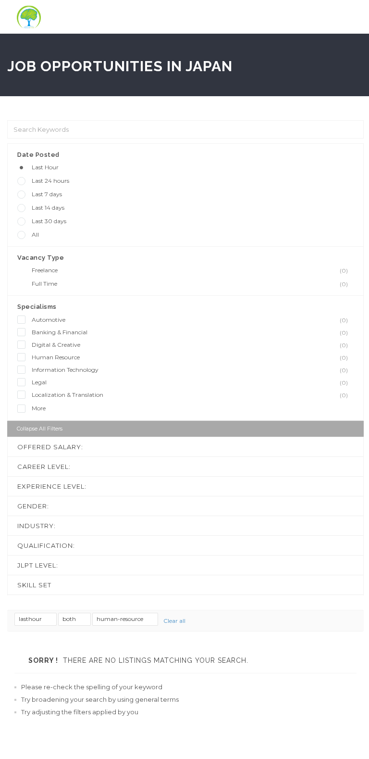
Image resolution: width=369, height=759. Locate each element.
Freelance (190, 270)
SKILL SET (34, 585)
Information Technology (190, 370)
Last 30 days (49, 221)
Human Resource (190, 357)
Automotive (190, 320)
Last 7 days (47, 194)
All (35, 234)
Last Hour (45, 167)
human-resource (121, 618)
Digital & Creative (190, 345)
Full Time (190, 284)
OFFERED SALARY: (50, 447)
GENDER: (33, 506)
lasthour (31, 618)
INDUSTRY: (36, 526)
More (39, 408)
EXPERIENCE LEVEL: (51, 486)
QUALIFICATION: (46, 545)
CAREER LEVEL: (44, 466)
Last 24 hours (50, 180)
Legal (190, 382)
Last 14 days (48, 207)
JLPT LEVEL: (37, 565)
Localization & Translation (190, 395)
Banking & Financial (190, 332)
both (69, 618)
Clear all (174, 620)
